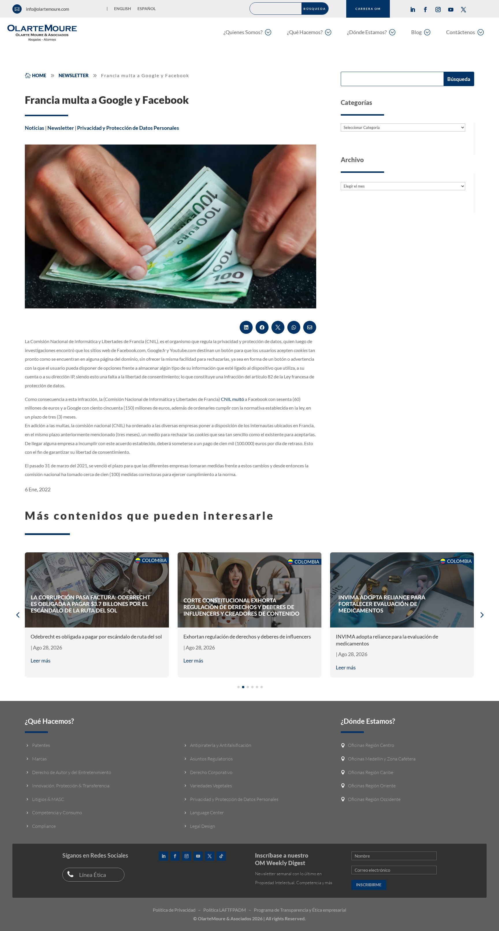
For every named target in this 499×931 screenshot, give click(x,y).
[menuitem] (247, 32)
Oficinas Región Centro (371, 745)
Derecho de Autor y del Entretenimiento (71, 772)
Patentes (41, 745)
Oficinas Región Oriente (372, 786)
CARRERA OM (368, 8)
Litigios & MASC (48, 799)
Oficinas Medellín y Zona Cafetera (382, 759)
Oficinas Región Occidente (374, 799)
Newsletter (60, 128)
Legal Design (202, 826)
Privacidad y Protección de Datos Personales (128, 128)
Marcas (39, 759)
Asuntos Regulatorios (211, 759)
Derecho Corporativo (211, 772)
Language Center (207, 812)
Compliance (44, 826)
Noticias (34, 128)
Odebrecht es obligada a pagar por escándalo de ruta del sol (96, 636)
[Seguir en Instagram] (438, 9)
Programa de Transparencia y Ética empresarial (300, 910)
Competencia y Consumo (57, 812)
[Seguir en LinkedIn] (412, 9)
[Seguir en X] (463, 9)
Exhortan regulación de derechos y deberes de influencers (247, 636)
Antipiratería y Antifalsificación (220, 745)
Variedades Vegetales (211, 786)
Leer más (41, 660)
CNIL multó (232, 399)
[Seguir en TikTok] (221, 856)
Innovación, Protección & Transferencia (70, 786)
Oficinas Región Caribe (370, 772)
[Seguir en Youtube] (451, 9)
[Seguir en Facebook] (425, 9)
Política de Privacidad (174, 910)
